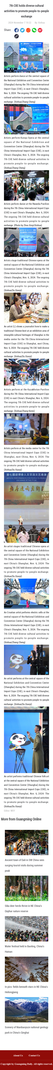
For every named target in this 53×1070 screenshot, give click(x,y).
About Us (18, 1056)
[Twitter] (22, 30)
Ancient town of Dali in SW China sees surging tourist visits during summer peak (24, 865)
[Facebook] (16, 30)
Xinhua (41, 22)
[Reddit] (28, 30)
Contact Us (36, 1056)
